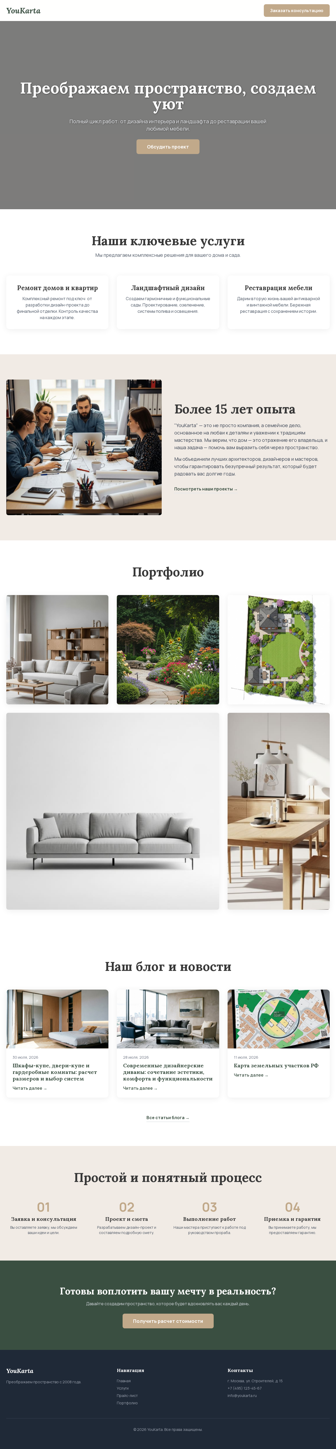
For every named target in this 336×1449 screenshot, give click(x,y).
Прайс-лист (127, 1395)
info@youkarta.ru (242, 1395)
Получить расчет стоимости (168, 1321)
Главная (124, 1380)
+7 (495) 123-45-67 (245, 1388)
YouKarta (23, 10)
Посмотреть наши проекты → (206, 489)
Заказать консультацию (296, 10)
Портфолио (127, 1402)
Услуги (123, 1388)
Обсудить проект (168, 147)
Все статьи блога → (168, 1117)
